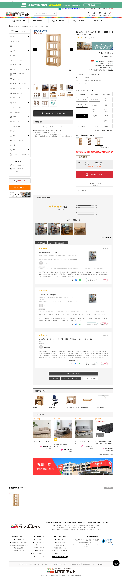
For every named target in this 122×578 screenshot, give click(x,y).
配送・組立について (60, 548)
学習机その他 (84, 407)
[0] (109, 13)
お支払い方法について (39, 545)
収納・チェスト (17, 79)
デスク (14, 102)
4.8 (65, 207)
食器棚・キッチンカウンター (20, 74)
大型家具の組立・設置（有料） (20, 542)
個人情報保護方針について (89, 564)
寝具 (14, 55)
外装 (14, 145)
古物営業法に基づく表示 (74, 564)
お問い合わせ (99, 8)
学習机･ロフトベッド (18, 93)
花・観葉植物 (16, 112)
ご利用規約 (100, 564)
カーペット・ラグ (17, 60)
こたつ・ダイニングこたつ (20, 69)
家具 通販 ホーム (23, 564)
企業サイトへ (48, 564)
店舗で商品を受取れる (19, 548)
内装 (14, 149)
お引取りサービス (19, 550)
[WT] (89, 141)
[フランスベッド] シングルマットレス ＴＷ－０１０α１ (104, 443)
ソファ (14, 46)
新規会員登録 (111, 8)
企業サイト (105, 8)
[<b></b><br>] (53, 49)
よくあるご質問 (92, 8)
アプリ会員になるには (105, 67)
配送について (39, 550)
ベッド (14, 36)
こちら (111, 70)
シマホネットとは (85, 8)
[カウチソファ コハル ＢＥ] (42, 429)
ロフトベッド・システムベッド (72, 408)
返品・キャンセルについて (40, 553)
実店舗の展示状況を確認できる (20, 545)
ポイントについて (39, 556)
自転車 (14, 116)
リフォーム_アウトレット (19, 154)
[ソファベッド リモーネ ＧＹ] (84, 429)
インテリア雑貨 (17, 107)
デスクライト (100, 407)
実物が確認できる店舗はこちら (54, 113)
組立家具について (39, 547)
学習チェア (52, 407)
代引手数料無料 (20, 539)
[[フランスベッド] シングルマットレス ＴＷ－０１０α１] (104, 429)
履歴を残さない (108, 488)
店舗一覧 (40, 564)
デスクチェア (16, 98)
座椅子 (14, 50)
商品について (60, 545)
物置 (14, 135)
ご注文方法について (40, 542)
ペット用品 (16, 121)
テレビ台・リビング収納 (19, 83)
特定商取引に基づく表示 (60, 564)
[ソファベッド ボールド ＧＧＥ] (63, 429)
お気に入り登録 (96, 183)
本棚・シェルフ (17, 88)
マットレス (16, 41)
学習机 (35, 407)
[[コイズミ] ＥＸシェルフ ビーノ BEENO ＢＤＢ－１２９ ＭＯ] (16, 500)
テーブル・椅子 (17, 65)
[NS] (80, 141)
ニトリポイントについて (104, 63)
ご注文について (61, 539)
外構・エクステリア (18, 140)
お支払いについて (60, 542)
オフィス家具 (16, 126)
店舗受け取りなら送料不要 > (94, 166)
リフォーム (16, 131)
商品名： (58, 255)
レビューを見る (95, 37)
